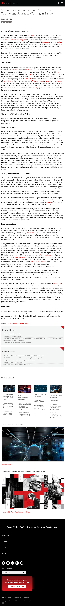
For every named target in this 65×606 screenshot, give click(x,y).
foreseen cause (37, 81)
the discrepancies (33, 233)
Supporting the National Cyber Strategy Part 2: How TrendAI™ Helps (22, 360)
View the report (6, 464)
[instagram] (17, 563)
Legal (9, 597)
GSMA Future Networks (38, 262)
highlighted (31, 35)
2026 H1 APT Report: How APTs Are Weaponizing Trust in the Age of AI (22, 358)
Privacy (4, 597)
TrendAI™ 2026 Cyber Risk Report (13, 334)
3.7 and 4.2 (54, 76)
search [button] (59, 3)
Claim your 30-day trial (16, 586)
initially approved (39, 88)
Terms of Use (17, 597)
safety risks (29, 70)
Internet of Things (12, 323)
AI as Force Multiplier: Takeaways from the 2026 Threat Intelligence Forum (23, 355)
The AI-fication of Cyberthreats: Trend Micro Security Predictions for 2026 (39, 407)
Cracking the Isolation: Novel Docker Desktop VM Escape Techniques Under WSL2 (24, 406)
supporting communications (52, 42)
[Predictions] (33, 491)
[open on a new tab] (12, 563)
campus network (19, 257)
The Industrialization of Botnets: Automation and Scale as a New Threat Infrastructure (9, 406)
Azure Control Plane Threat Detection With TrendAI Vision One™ (24, 414)
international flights (18, 40)
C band (58, 72)
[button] (14, 572)
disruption (5, 40)
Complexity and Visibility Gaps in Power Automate (17, 342)
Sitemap (26, 597)
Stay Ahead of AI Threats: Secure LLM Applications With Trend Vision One (55, 407)
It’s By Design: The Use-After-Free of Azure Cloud (23, 397)
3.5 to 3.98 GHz (26, 79)
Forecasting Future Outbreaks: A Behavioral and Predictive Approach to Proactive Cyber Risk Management (32, 338)
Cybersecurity (24, 323)
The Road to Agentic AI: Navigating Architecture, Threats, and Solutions (56, 415)
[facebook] (5, 22)
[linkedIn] (11, 22)
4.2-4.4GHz (7, 81)
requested (30, 74)
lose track (48, 202)
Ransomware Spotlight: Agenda (12, 336)
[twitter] (8, 22)
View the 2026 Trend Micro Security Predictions (16, 511)
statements (16, 70)
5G (18, 323)
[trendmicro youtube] (21, 563)
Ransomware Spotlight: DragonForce (13, 340)
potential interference (53, 81)
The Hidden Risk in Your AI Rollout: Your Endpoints (17, 364)
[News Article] (2, 22)
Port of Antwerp (45, 255)
